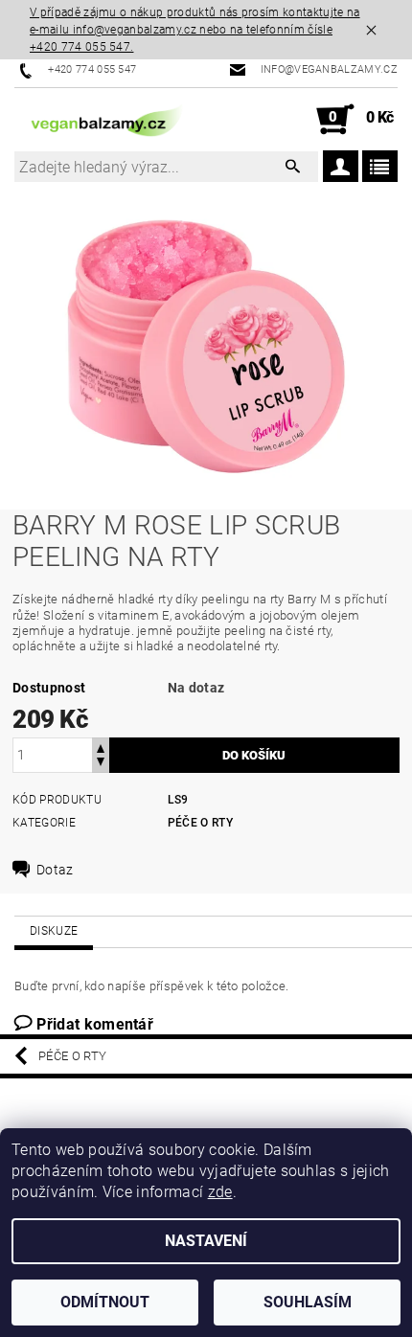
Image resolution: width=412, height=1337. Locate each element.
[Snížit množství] (100, 764)
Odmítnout (104, 1302)
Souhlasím (307, 1302)
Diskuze (54, 931)
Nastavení (206, 1241)
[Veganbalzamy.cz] (110, 120)
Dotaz (55, 869)
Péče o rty (200, 822)
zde (220, 1192)
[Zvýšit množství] (100, 746)
